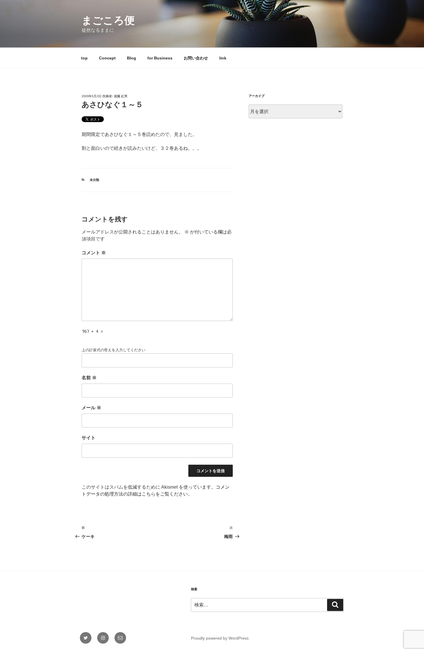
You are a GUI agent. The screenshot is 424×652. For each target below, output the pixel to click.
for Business (159, 58)
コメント (94, 252)
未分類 (94, 180)
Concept (107, 58)
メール (91, 407)
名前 (89, 377)
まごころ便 (108, 20)
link (222, 58)
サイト (88, 437)
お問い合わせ (196, 58)
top (84, 58)
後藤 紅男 (120, 96)
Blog (131, 58)
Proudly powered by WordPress (220, 638)
